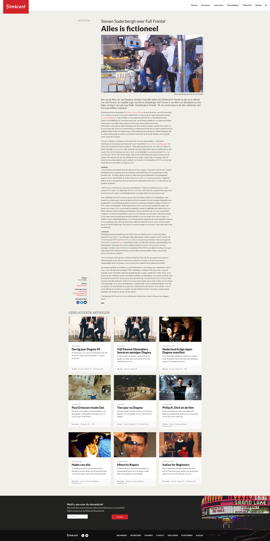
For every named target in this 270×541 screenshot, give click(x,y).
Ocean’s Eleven (137, 112)
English (199, 535)
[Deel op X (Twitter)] (81, 302)
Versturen (120, 517)
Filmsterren (186, 535)
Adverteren (135, 535)
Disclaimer (173, 535)
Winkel (258, 5)
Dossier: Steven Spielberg (178, 424)
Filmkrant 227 (191, 481)
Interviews (218, 5)
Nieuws (194, 5)
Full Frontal (82, 291)
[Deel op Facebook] (78, 302)
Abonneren (121, 535)
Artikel (74, 369)
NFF (185, 369)
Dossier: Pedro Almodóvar (89, 481)
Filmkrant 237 (82, 295)
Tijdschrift (247, 5)
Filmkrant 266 (143, 424)
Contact (160, 535)
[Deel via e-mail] (85, 302)
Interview (84, 20)
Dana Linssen (82, 285)
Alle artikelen (233, 5)
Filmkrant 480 (98, 369)
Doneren (149, 535)
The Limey (128, 112)
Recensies (205, 5)
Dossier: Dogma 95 (80, 293)
